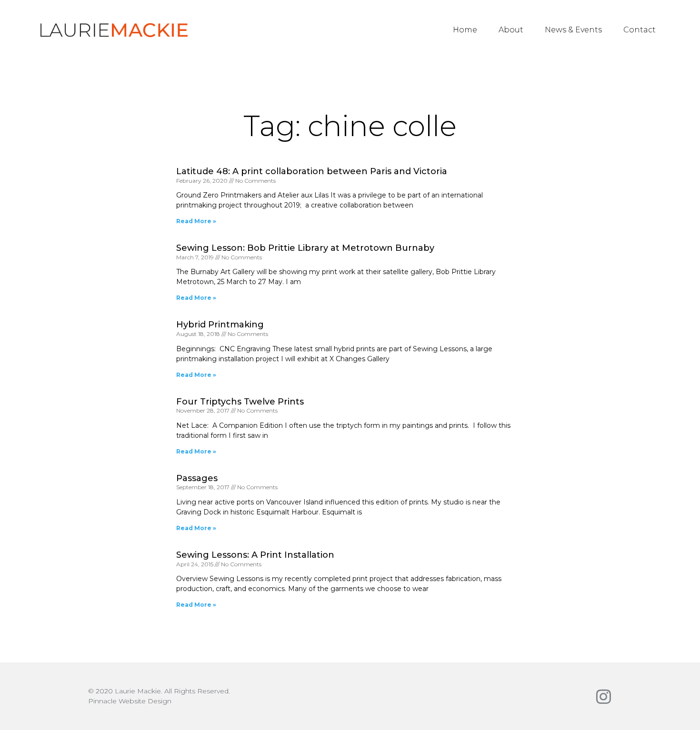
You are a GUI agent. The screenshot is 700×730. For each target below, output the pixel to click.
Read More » (196, 221)
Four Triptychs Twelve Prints (240, 401)
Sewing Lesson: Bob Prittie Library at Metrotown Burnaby (305, 248)
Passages (197, 478)
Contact (639, 29)
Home (465, 29)
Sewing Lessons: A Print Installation (255, 555)
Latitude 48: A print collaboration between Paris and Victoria (311, 171)
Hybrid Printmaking (220, 324)
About (511, 29)
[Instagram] (603, 696)
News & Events (573, 29)
